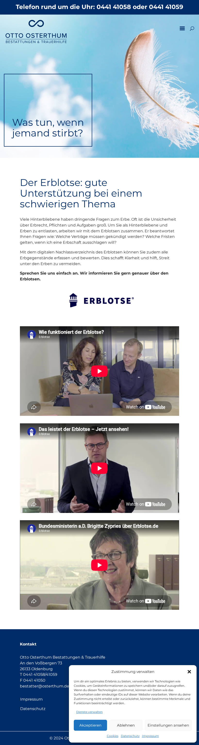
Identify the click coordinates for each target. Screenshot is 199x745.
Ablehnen (126, 725)
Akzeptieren (90, 725)
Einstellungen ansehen (168, 725)
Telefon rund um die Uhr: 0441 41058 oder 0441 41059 (99, 6)
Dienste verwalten (89, 712)
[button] (189, 671)
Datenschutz (130, 736)
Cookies (112, 736)
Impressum (150, 736)
